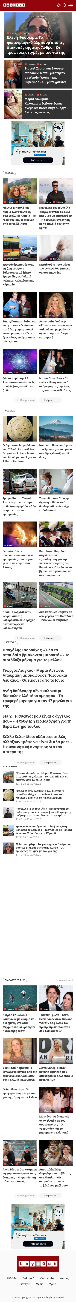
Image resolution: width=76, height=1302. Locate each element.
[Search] (64, 5)
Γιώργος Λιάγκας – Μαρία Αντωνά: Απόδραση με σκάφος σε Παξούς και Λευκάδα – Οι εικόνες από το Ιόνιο (35, 675)
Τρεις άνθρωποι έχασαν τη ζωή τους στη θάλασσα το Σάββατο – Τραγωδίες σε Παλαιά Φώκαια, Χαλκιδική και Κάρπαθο (44, 830)
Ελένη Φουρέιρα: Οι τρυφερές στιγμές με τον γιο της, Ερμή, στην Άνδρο (20, 1093)
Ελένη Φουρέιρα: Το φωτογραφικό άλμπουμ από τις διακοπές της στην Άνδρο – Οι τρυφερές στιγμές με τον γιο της (36, 45)
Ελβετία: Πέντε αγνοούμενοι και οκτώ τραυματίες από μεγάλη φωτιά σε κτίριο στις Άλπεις (18, 559)
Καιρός (21, 1009)
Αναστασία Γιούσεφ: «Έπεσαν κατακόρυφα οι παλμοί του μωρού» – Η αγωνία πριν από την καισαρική (55, 329)
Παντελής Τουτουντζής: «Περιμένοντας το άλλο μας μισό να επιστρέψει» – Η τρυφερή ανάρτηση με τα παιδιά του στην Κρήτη (43, 812)
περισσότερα (64, 979)
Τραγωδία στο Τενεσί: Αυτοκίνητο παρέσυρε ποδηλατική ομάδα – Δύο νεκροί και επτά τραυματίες (19, 506)
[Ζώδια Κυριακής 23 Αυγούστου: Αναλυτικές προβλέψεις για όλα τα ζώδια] (20, 362)
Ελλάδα (26, 33)
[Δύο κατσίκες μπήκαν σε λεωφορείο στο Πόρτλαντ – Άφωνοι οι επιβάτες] (56, 595)
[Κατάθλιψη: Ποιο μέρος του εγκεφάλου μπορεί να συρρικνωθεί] (56, 248)
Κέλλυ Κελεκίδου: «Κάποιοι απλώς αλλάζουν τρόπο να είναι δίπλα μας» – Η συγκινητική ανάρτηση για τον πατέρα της (37, 744)
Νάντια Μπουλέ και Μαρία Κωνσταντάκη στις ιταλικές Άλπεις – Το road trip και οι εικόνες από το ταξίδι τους (19, 215)
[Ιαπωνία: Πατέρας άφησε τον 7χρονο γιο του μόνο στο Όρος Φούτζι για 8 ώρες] (56, 429)
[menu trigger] (70, 5)
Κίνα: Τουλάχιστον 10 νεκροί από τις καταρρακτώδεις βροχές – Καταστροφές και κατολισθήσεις (20, 620)
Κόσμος (10, 440)
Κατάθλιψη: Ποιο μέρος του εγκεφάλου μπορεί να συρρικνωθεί (54, 268)
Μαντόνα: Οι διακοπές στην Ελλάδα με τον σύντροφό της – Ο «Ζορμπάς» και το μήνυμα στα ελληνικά (54, 1124)
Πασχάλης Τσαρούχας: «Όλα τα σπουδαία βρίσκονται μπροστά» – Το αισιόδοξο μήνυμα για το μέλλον (36, 654)
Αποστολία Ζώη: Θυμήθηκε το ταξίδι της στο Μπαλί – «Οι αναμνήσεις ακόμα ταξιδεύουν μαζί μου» (55, 1177)
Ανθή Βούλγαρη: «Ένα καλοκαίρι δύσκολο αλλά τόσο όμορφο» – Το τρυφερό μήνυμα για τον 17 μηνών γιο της (37, 698)
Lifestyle (14, 33)
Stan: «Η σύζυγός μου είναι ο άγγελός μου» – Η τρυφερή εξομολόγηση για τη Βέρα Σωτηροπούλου (37, 721)
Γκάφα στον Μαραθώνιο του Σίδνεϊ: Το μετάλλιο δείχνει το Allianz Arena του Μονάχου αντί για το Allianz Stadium (19, 453)
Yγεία (45, 259)
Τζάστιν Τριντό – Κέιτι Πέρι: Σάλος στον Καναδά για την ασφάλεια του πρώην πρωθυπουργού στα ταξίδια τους (55, 1023)
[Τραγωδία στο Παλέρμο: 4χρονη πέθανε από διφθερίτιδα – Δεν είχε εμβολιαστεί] (56, 481)
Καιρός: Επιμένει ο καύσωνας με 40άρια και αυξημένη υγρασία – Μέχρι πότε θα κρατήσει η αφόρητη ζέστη (19, 1023)
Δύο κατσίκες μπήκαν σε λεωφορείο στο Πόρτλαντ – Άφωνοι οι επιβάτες (56, 616)
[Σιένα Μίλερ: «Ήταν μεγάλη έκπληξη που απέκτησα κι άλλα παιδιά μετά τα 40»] (56, 1051)
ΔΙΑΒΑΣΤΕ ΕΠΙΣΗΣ (15, 980)
